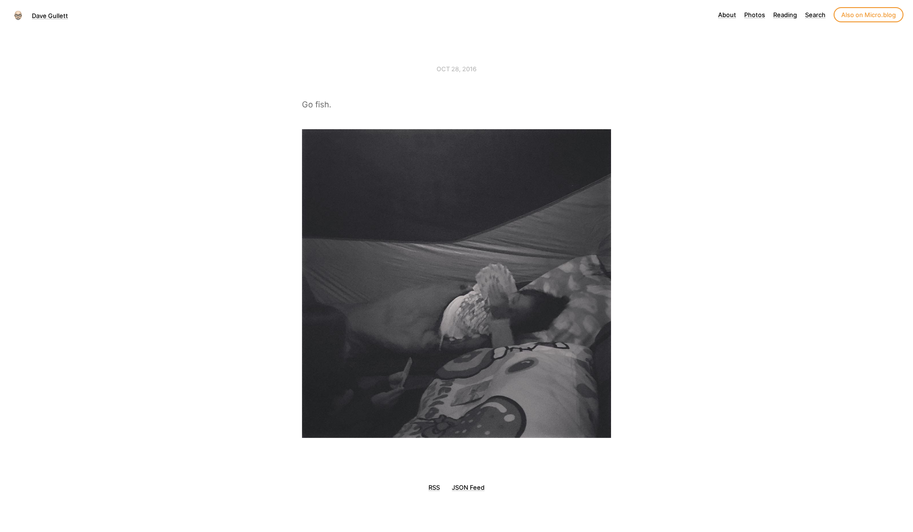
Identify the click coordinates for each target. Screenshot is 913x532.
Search (815, 15)
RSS (434, 487)
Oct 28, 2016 (456, 69)
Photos (754, 15)
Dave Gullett (50, 15)
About (727, 15)
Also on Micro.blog (868, 15)
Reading (785, 15)
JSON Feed (468, 487)
